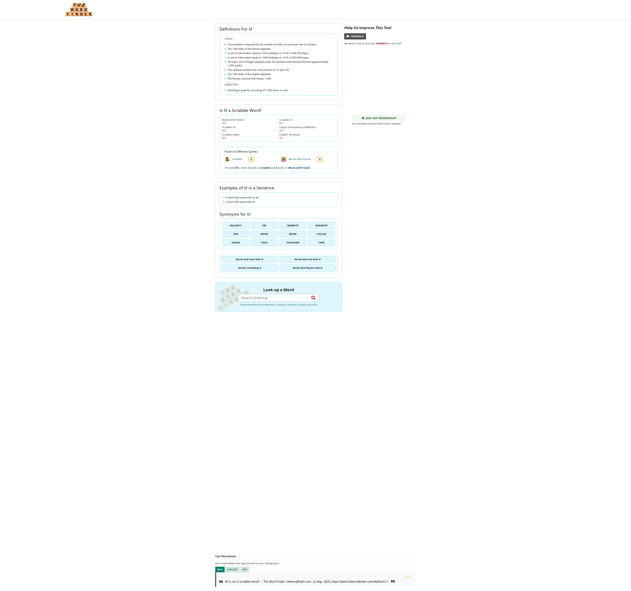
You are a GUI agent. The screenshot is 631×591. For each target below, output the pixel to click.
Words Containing (249, 267)
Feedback (356, 36)
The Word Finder (78, 9)
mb (264, 225)
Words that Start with (249, 259)
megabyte (321, 225)
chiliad (321, 234)
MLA (219, 569)
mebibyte (293, 225)
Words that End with (307, 259)
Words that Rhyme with (307, 267)
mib (236, 234)
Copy (407, 576)
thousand (292, 242)
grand (236, 242)
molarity (236, 225)
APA (245, 569)
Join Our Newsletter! (380, 118)
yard (321, 242)
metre (293, 234)
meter (264, 234)
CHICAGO (232, 569)
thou (264, 242)
